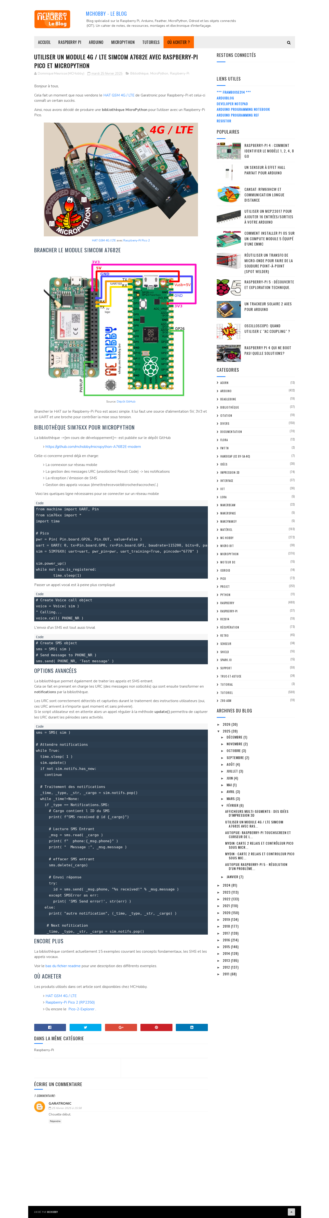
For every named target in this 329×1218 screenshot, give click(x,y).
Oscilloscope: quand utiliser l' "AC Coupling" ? (267, 328)
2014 (227, 953)
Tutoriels (151, 42)
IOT (222, 489)
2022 (227, 898)
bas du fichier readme (63, 966)
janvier (233, 876)
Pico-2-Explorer (81, 1009)
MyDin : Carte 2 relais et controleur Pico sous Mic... (260, 855)
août (231, 764)
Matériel (226, 530)
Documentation (231, 432)
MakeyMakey (228, 521)
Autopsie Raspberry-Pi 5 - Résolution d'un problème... (256, 866)
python (225, 595)
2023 (227, 892)
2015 (227, 946)
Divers (224, 423)
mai (230, 784)
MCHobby (52, 1212)
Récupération (229, 627)
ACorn (224, 383)
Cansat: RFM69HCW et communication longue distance (264, 194)
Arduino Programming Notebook (243, 109)
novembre (235, 743)
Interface (226, 481)
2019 (227, 919)
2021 (227, 905)
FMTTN (224, 448)
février (233, 805)
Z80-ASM (225, 701)
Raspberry (227, 603)
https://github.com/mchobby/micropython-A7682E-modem (93, 446)
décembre (235, 736)
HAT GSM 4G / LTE (118, 95)
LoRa (223, 497)
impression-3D (230, 472)
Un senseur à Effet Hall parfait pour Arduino (264, 169)
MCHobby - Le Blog (106, 13)
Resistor (224, 120)
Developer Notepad (232, 103)
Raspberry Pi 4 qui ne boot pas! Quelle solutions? (267, 350)
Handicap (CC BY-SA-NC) (235, 456)
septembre (236, 757)
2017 (227, 933)
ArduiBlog (225, 97)
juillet (233, 770)
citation (226, 415)
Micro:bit (227, 546)
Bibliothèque (139, 73)
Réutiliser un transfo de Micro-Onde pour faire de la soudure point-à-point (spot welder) (268, 263)
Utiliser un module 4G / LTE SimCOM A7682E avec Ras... (254, 823)
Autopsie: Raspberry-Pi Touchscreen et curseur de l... (258, 834)
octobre (234, 750)
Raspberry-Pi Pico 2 (136, 240)
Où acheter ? (178, 42)
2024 (227, 885)
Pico (223, 579)
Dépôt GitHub (126, 402)
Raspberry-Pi (179, 73)
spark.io (226, 660)
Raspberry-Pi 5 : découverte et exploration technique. (269, 284)
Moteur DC (227, 562)
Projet (225, 586)
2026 (227, 724)
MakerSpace (228, 513)
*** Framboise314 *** (234, 92)
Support (226, 668)
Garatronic (60, 1103)
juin (230, 777)
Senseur (225, 644)
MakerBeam (228, 505)
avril (231, 791)
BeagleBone (228, 399)
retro (224, 635)
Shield (224, 652)
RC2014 (224, 619)
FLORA (224, 440)
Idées (223, 464)
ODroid (225, 570)
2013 (227, 960)
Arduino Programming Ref (238, 114)
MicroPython (123, 42)
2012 (227, 967)
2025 (227, 730)
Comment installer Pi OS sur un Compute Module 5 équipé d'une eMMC (269, 238)
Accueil (44, 42)
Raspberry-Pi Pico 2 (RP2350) (71, 1002)
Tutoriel (226, 693)
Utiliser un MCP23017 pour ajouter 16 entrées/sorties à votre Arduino (268, 216)
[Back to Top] (291, 1212)
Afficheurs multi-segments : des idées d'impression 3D (257, 813)
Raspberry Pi (69, 42)
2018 (227, 926)
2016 (227, 939)
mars (231, 798)
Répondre (55, 1121)
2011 (226, 973)
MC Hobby (227, 538)
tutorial (226, 684)
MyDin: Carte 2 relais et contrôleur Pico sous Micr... (259, 845)
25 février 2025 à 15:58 (67, 1108)
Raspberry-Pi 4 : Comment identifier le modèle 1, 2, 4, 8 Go (269, 151)
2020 (227, 912)
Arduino (96, 42)
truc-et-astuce (231, 676)
